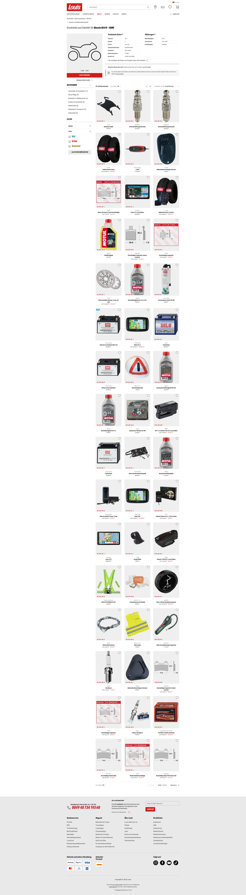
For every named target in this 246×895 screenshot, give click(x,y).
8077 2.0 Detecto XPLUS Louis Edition (166, 430)
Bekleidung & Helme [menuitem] (73, 14)
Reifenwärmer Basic (109, 169)
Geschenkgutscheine (74, 837)
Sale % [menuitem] (99, 14)
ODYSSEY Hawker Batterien (166, 733)
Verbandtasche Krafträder (137, 602)
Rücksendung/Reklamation (76, 843)
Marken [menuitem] (107, 14)
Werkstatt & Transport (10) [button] (77, 109)
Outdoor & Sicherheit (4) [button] (76, 102)
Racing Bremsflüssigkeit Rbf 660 (166, 388)
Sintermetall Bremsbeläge (137, 775)
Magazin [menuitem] (115, 14)
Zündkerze (108, 688)
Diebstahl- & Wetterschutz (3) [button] (78, 98)
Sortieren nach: (159, 86)
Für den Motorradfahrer (103, 843)
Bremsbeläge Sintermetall (108, 775)
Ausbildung (128, 828)
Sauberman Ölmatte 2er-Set (137, 430)
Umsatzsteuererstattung (132, 837)
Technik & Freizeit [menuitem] (88, 14)
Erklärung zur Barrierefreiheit (162, 837)
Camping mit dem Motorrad (105, 847)
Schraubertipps (101, 831)
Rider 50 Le (137, 345)
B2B (68, 825)
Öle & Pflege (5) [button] (73, 95)
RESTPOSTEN (76, 146)
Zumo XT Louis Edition (137, 212)
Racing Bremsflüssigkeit (166, 473)
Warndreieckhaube (137, 388)
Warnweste (137, 645)
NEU (73, 136)
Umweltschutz (158, 840)
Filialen (126, 825)
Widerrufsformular (159, 834)
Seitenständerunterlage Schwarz (166, 169)
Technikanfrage (72, 828)
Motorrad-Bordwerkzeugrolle (137, 473)
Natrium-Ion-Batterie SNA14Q (108, 345)
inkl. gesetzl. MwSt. (117, 884)
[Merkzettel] (170, 7)
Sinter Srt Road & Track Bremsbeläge (108, 212)
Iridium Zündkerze (137, 733)
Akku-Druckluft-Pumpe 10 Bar (108, 516)
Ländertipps (100, 828)
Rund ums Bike (101, 840)
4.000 (137, 169)
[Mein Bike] (163, 7)
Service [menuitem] (124, 14)
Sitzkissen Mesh (108, 126)
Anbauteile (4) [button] (73, 113)
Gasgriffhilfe (137, 559)
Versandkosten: (113, 887)
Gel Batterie (166, 345)
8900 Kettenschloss (108, 645)
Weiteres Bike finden (83, 80)
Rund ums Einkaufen (131, 834)
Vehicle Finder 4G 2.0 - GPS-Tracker (166, 516)
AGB (154, 825)
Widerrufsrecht (158, 831)
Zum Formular (120, 74)
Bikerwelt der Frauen (102, 822)
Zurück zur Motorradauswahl (78, 22)
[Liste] (150, 86)
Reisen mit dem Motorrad (104, 837)
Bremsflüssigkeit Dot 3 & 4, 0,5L (137, 300)
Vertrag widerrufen (73, 847)
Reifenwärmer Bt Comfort (166, 212)
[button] (175, 2)
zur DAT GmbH (147, 67)
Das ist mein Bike (84, 75)
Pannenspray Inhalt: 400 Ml (166, 300)
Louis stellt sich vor (131, 822)
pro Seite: (114, 86)
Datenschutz (157, 828)
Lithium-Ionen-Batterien (108, 388)
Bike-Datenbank (72, 831)
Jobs (126, 831)
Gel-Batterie (108, 473)
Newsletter (70, 834)
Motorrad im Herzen (102, 834)
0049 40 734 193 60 (86, 808)
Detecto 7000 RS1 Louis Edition (166, 559)
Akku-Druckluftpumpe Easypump (166, 645)
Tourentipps (100, 825)
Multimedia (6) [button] (73, 106)
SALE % (74, 141)
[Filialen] (155, 7)
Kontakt (69, 822)
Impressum (157, 822)
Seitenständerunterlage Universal (137, 688)
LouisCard (70, 840)
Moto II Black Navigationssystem (166, 602)
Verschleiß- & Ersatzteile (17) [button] (78, 91)
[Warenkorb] (177, 7)
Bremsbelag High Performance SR (166, 775)
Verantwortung (129, 840)
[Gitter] (146, 86)
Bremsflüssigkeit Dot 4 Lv (108, 430)
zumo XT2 (109, 559)
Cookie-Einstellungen (160, 843)
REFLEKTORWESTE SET (108, 602)
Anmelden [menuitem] (176, 14)
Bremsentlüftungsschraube (137, 126)
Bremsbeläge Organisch (166, 255)
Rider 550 (137, 516)
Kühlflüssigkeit (108, 255)
